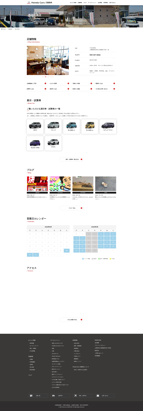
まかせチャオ (55, 353)
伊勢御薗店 (32, 361)
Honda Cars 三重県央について (81, 366)
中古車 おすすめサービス (58, 345)
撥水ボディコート (56, 369)
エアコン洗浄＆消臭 (56, 382)
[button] (42, 76)
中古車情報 (32, 351)
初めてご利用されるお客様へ (81, 369)
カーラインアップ (34, 345)
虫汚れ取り (54, 371)
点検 (53, 351)
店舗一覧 (38, 395)
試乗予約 (60, 395)
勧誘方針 (97, 350)
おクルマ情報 (31, 340)
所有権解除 (97, 355)
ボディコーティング (56, 366)
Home (4, 29)
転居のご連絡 (76, 89)
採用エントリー (77, 361)
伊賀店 (31, 364)
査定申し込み (53, 89)
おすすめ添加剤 (55, 387)
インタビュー (77, 353)
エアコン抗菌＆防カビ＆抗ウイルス (60, 384)
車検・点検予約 (82, 395)
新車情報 (32, 343)
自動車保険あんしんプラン (58, 361)
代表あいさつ (77, 356)
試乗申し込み (30, 89)
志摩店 (31, 359)
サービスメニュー (55, 340)
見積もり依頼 (76, 83)
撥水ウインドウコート (57, 374)
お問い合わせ (105, 395)
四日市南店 (32, 369)
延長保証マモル (55, 358)
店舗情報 (10, 29)
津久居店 (32, 367)
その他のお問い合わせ (102, 89)
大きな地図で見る (72, 319)
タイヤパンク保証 (56, 364)
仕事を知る (76, 351)
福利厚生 (76, 348)
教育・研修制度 (77, 345)
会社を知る (76, 343)
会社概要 (97, 342)
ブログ (30, 375)
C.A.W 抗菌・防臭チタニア (58, 379)
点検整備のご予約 (31, 83)
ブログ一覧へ (72, 208)
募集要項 (76, 358)
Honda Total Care (56, 356)
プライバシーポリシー (100, 345)
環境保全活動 (98, 340)
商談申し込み (99, 83)
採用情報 (75, 340)
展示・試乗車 (33, 348)
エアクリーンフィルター (57, 377)
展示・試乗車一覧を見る (72, 159)
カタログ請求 (53, 83)
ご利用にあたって (99, 353)
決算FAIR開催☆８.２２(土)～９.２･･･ (37, 197)
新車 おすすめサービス (57, 343)
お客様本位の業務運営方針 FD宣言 (103, 348)
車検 (53, 348)
